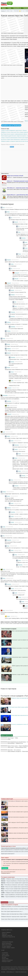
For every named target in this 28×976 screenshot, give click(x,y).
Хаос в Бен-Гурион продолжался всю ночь (11, 911)
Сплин (9, 739)
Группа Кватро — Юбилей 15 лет (15, 743)
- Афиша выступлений (6, 944)
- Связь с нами (4, 954)
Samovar (3, 880)
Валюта (3, 10)
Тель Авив (16, 10)
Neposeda (5, 395)
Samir (12, 440)
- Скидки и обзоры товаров (8, 947)
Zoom (12, 371)
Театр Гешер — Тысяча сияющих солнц (17, 747)
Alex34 (16, 221)
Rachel (8, 367)
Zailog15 (9, 282)
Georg (8, 496)
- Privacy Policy (4, 958)
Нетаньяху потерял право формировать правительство (14, 139)
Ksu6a (8, 616)
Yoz (3, 535)
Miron (4, 578)
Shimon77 (17, 272)
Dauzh (2, 886)
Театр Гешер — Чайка (13, 737)
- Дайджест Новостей (6, 935)
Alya (4, 610)
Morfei (12, 290)
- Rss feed (3, 957)
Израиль (4, 7)
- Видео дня (4, 933)
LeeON (2, 892)
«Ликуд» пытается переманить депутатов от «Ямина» (14, 130)
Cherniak (24, 238)
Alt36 (4, 526)
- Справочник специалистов (8, 936)
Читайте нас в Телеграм (11, 125)
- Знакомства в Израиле (7, 941)
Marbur (12, 361)
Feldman (13, 294)
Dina (2, 884)
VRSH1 (8, 436)
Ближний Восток (17, 7)
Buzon (12, 588)
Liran (2, 894)
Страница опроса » (5, 873)
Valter (12, 264)
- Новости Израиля (6, 932)
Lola (16, 306)
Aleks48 (9, 259)
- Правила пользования (7, 960)
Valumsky (13, 326)
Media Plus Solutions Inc (21, 971)
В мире (9, 7)
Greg (4, 338)
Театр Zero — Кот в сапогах (14, 749)
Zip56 (12, 516)
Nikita (8, 211)
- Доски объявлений (6, 943)
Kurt (4, 207)
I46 (15, 301)
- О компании (4, 952)
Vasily (2, 896)
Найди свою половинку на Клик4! (15, 175)
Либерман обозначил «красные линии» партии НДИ (13, 916)
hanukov (13, 316)
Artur (19, 232)
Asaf (4, 431)
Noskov (9, 331)
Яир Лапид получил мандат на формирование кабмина (14, 134)
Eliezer (2, 888)
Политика (25, 7)
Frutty (26, 248)
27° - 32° (23, 10)
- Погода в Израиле (6, 946)
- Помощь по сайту (6, 961)
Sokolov (23, 475)
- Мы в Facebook (5, 955)
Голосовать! (5, 868)
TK (11, 217)
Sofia (12, 380)
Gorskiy (3, 878)
